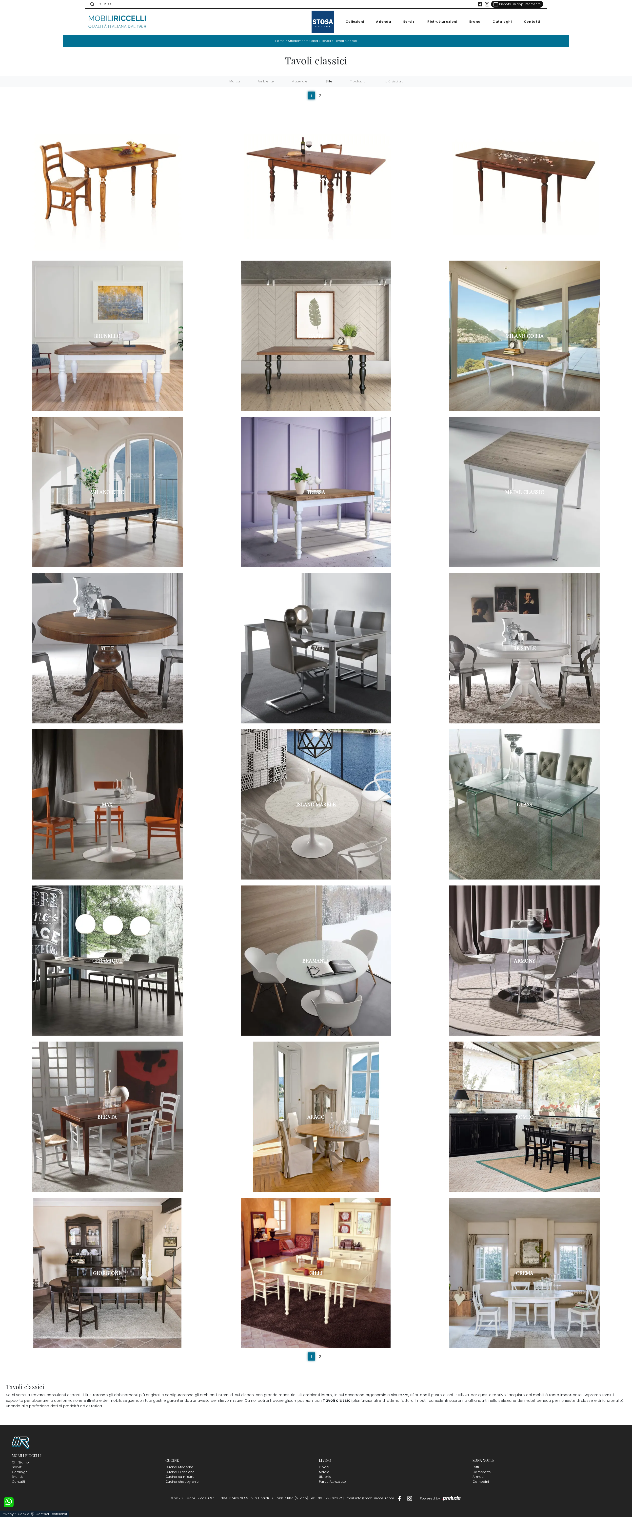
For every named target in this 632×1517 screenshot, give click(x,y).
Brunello (107, 336)
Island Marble (316, 804)
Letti (476, 1467)
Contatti (532, 21)
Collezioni (355, 21)
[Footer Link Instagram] (409, 1498)
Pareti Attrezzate (332, 1481)
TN (524, 179)
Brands (18, 1476)
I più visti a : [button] (393, 81)
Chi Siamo (20, 1462)
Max (107, 804)
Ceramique (107, 960)
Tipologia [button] (358, 81)
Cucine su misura (180, 1476)
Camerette (482, 1472)
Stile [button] (328, 81)
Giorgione (107, 1273)
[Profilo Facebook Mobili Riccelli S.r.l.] (480, 4)
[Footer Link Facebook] (400, 1498)
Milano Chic (107, 492)
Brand (475, 21)
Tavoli (326, 41)
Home (280, 41)
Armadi (479, 1476)
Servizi (409, 21)
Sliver (316, 648)
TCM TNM (316, 179)
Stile (107, 648)
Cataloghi (502, 21)
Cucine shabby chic (182, 1481)
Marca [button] (234, 81)
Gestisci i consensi (51, 1514)
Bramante (315, 960)
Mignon (107, 179)
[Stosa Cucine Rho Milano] (323, 22)
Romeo (524, 1116)
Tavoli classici (345, 41)
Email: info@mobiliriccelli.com (370, 1498)
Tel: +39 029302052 (326, 1498)
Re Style (524, 648)
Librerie (325, 1476)
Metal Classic (524, 492)
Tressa (316, 492)
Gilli (316, 1273)
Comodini (481, 1481)
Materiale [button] (299, 81)
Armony (524, 960)
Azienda (383, 21)
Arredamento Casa (303, 41)
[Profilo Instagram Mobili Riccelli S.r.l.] (487, 4)
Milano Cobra (525, 336)
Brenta (107, 1116)
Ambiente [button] (266, 81)
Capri (315, 336)
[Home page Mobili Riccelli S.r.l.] (117, 21)
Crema (524, 1273)
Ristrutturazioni (442, 21)
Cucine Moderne (179, 1467)
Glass (525, 804)
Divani (324, 1467)
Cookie (24, 1514)
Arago (316, 1116)
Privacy (8, 1514)
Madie (324, 1472)
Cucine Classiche (180, 1472)
